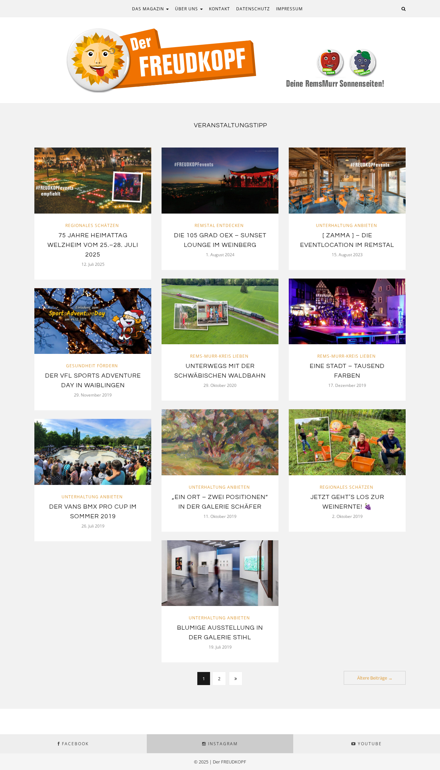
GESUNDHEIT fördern (92, 366)
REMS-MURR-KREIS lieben (219, 356)
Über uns (187, 9)
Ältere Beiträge (375, 678)
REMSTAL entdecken (219, 225)
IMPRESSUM (289, 9)
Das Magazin (148, 9)
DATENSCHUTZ (253, 9)
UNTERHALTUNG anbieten (346, 225)
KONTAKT (219, 9)
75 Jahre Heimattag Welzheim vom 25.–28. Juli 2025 (92, 245)
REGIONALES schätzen (92, 225)
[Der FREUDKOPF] (220, 59)
